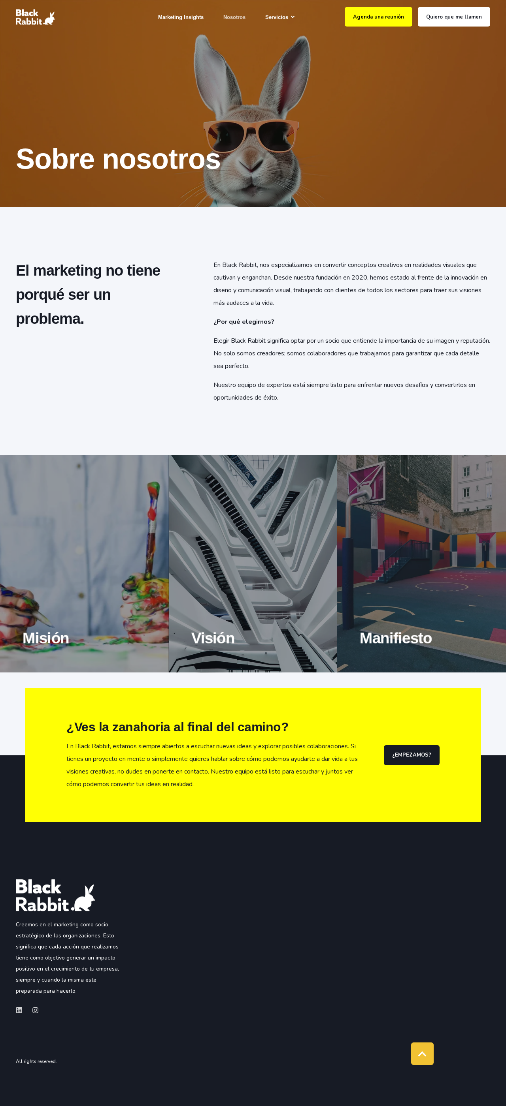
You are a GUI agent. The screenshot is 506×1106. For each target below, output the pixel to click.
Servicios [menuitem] (276, 17)
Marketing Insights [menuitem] (181, 17)
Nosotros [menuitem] (234, 17)
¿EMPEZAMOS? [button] (411, 755)
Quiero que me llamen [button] (454, 16)
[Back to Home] (35, 16)
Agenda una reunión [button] (378, 16)
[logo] (55, 895)
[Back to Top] (422, 1053)
